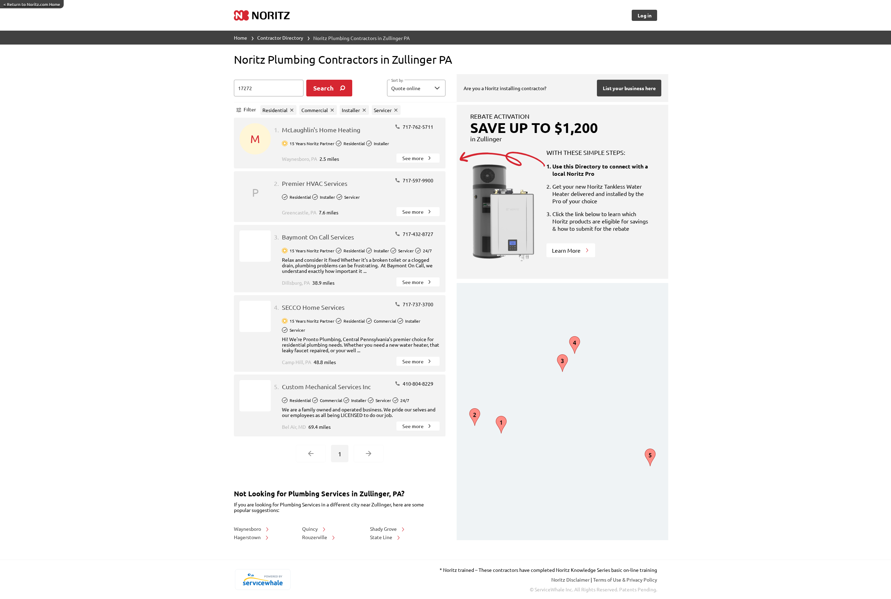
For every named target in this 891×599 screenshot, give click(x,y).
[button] (416, 88)
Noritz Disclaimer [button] (571, 579)
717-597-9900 (417, 180)
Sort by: (397, 80)
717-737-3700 (417, 304)
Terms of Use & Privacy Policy (625, 579)
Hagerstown (248, 537)
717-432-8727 (417, 234)
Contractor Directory (280, 37)
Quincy (310, 529)
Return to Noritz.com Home (31, 4)
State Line (381, 537)
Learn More (567, 250)
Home (240, 37)
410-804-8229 (417, 383)
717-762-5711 (417, 127)
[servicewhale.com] (262, 579)
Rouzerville (315, 537)
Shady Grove (384, 529)
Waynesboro (248, 529)
